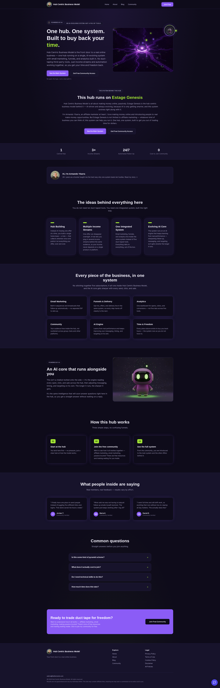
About (115, 4)
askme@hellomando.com (55, 676)
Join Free (167, 4)
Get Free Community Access (84, 73)
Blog (122, 4)
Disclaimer (149, 663)
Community (132, 4)
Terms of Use (150, 657)
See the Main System (58, 73)
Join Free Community (157, 622)
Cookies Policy (150, 660)
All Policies (149, 666)
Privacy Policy (150, 654)
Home (107, 4)
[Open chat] (214, 682)
